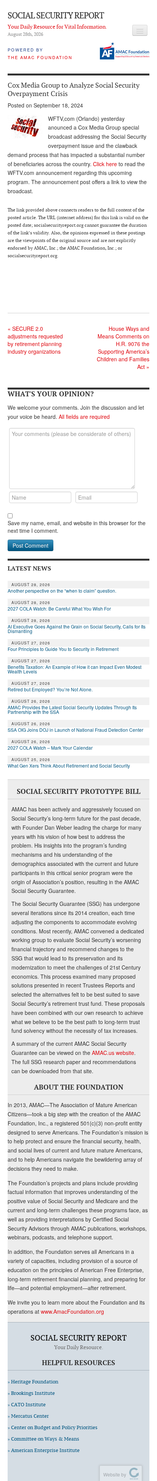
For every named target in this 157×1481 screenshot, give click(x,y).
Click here (105, 164)
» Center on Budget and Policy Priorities (53, 1427)
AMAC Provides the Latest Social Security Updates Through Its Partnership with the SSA (72, 709)
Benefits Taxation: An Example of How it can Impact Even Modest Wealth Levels (74, 669)
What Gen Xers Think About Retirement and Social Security (69, 765)
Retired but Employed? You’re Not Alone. (50, 689)
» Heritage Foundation (33, 1382)
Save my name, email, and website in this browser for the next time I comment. (77, 526)
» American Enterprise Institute (44, 1450)
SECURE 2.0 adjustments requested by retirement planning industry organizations (35, 340)
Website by (113, 1474)
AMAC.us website (113, 1052)
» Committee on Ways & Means (43, 1439)
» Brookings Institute (31, 1393)
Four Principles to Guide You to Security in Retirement (63, 649)
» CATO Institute (27, 1404)
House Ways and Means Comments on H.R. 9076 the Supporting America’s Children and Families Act (123, 347)
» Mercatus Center (28, 1416)
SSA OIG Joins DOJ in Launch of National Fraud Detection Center (75, 730)
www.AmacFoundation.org (72, 1311)
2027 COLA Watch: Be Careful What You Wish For (59, 608)
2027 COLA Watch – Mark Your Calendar (50, 747)
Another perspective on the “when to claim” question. (62, 590)
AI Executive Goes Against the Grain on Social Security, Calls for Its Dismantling (77, 628)
